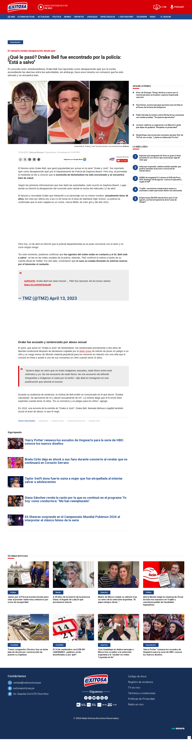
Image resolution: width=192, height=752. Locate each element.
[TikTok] (106, 698)
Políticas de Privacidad (141, 698)
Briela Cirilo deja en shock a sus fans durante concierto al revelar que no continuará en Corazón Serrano (76, 461)
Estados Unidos (58, 421)
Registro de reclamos (140, 682)
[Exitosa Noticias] (19, 7)
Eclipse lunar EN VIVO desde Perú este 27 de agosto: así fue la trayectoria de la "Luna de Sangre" (158, 200)
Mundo (67, 17)
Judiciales (92, 17)
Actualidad (43, 17)
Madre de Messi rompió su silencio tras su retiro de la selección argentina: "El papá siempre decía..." (117, 599)
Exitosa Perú (126, 17)
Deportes (79, 17)
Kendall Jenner (94, 421)
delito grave (85, 351)
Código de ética (137, 676)
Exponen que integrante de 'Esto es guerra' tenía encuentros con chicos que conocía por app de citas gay (160, 158)
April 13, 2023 (63, 298)
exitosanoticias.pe (23, 688)
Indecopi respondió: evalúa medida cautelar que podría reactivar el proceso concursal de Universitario (160, 169)
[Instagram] (98, 698)
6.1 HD (163, 7)
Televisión (141, 17)
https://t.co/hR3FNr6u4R (37, 285)
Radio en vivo (136, 704)
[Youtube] (94, 698)
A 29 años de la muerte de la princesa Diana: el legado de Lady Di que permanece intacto (71, 599)
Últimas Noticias (26, 17)
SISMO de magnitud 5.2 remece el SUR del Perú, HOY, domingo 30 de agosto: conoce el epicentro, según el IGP (160, 179)
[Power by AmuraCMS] (177, 728)
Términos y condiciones (141, 693)
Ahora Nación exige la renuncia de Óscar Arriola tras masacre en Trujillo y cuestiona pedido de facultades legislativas (163, 601)
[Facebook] (29, 159)
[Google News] (102, 698)
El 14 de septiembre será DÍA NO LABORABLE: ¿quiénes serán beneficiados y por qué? (69, 652)
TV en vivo (134, 687)
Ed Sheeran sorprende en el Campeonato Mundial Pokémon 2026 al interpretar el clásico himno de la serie (72, 518)
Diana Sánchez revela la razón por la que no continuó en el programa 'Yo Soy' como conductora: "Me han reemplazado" (75, 499)
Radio (152, 17)
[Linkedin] (34, 159)
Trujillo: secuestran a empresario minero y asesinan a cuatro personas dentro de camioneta (160, 189)
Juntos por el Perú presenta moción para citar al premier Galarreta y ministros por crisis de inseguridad (28, 599)
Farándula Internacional (76, 421)
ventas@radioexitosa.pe (27, 682)
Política (57, 17)
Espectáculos (108, 17)
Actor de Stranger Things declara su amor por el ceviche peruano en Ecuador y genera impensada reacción (157, 95)
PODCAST (179, 7)
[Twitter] (25, 159)
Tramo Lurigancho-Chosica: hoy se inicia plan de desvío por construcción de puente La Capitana (28, 652)
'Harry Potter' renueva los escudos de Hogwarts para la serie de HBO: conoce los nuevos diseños (74, 441)
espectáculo (43, 421)
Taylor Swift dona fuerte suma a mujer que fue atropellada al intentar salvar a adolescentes (74, 480)
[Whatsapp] (20, 159)
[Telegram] (38, 159)
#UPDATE (29, 281)
